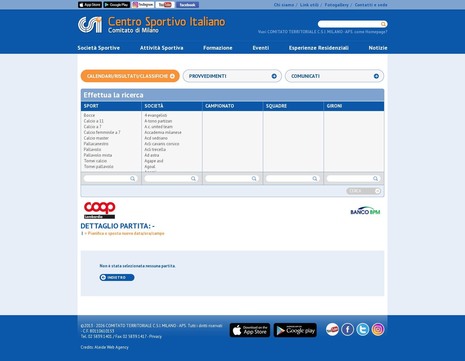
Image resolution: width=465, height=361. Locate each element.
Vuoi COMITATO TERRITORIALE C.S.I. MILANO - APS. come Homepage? (323, 31)
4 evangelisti (156, 115)
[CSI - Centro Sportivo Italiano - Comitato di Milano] (157, 34)
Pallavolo (92, 149)
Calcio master (96, 138)
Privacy (155, 336)
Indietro (117, 277)
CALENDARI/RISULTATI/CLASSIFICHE (127, 76)
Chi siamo (284, 5)
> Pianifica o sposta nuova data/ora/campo (124, 233)
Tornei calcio (95, 161)
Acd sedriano (156, 138)
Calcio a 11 (94, 121)
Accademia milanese (163, 132)
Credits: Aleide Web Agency (104, 347)
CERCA (355, 191)
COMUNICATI (305, 76)
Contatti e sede (371, 5)
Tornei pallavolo (99, 166)
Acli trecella (155, 149)
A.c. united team (159, 126)
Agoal (150, 166)
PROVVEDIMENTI (207, 76)
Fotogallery (337, 5)
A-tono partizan (158, 121)
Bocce (89, 115)
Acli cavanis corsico (162, 143)
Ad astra (152, 155)
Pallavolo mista (98, 155)
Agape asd (154, 161)
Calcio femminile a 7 (102, 132)
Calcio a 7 (93, 126)
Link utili (309, 5)
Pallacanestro (96, 143)
